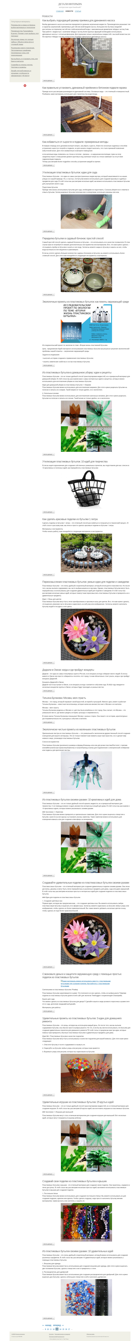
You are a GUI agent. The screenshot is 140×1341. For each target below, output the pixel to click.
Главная (60, 10)
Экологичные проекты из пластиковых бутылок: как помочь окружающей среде (85, 301)
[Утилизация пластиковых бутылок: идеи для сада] (86, 211)
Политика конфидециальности (56, 1336)
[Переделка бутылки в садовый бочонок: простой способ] (86, 275)
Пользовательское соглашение (62, 1334)
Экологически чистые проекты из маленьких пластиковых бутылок (78, 729)
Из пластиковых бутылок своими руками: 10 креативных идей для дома (81, 799)
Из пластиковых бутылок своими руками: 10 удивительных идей (77, 1251)
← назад (46, 1325)
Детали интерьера (70, 4)
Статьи (78, 10)
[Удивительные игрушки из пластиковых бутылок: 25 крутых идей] (86, 1146)
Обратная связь (90, 1334)
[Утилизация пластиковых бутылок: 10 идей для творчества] (86, 490)
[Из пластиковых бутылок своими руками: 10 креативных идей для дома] (86, 847)
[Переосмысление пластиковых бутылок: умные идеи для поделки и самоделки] (86, 634)
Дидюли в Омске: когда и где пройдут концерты (68, 669)
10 (48, 1329)
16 (66, 1329)
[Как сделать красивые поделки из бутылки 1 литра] (86, 553)
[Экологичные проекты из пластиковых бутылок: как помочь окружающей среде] (86, 323)
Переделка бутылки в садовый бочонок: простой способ (73, 238)
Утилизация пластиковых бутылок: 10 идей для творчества (74, 461)
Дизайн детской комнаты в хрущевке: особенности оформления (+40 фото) (21, 73)
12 (54, 1329)
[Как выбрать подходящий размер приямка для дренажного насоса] (86, 58)
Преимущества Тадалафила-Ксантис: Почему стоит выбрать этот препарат (25, 33)
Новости (69, 10)
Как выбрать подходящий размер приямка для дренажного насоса (78, 20)
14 (60, 1329)
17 (69, 1329)
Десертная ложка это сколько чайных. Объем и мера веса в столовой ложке (22, 42)
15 (63, 1329)
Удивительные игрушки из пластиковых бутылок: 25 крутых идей (77, 1102)
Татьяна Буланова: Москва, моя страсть (64, 697)
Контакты (51, 1334)
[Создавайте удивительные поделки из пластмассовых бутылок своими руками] (86, 938)
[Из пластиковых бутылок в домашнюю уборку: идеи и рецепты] (86, 426)
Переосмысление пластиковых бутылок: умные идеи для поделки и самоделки (85, 581)
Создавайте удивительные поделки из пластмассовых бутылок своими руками (85, 882)
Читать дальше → (48, 80)
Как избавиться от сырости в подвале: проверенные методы (75, 141)
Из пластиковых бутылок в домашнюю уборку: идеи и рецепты (76, 372)
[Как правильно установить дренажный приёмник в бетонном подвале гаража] (86, 114)
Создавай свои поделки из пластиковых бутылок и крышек (74, 1181)
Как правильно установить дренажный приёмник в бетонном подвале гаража (84, 87)
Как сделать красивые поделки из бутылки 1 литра (69, 519)
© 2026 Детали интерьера (18, 1334)
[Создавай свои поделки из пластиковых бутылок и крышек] (86, 1222)
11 (51, 1329)
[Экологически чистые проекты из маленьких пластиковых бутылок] (86, 770)
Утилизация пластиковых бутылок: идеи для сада (69, 172)
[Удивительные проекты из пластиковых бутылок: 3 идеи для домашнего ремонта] (86, 1073)
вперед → (58, 1325)
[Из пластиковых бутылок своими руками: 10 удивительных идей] (86, 1297)
